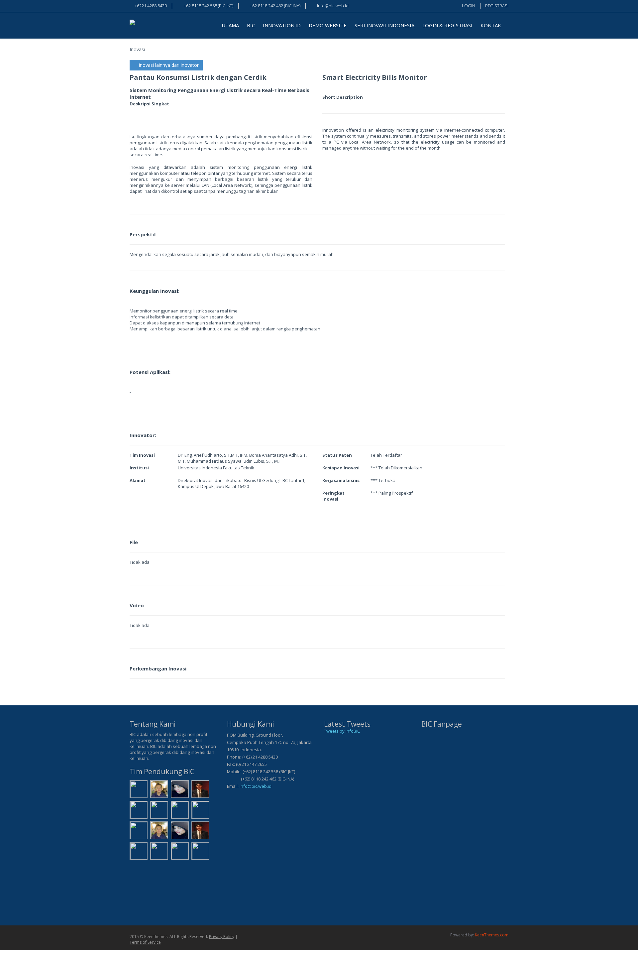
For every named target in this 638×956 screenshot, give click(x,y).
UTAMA (230, 25)
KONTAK (490, 25)
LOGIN (468, 6)
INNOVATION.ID (282, 25)
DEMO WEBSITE (328, 25)
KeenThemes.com (491, 935)
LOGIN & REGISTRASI (447, 25)
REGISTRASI (496, 6)
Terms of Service (145, 942)
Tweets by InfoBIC (342, 731)
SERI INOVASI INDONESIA (384, 25)
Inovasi (137, 49)
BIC (251, 25)
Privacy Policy (221, 936)
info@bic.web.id (255, 786)
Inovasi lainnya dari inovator (168, 65)
